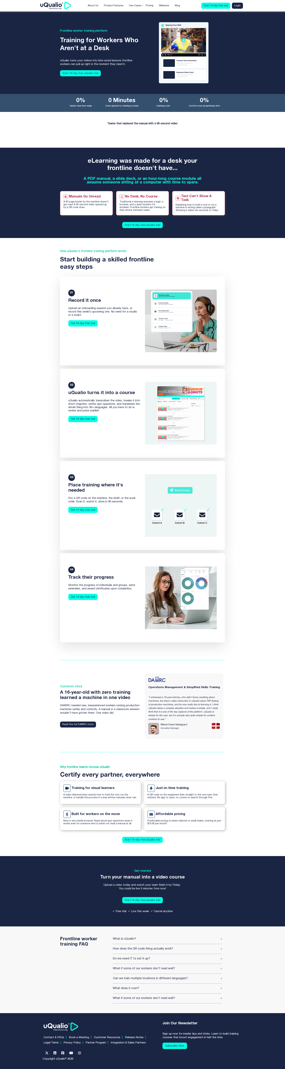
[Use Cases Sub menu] (142, 5)
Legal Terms (51, 1042)
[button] (167, 939)
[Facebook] (63, 1053)
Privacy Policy (72, 1042)
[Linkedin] (55, 1053)
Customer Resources (107, 1037)
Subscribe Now (174, 1046)
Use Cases (135, 5)
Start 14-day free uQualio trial (80, 73)
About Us (93, 5)
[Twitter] (47, 1053)
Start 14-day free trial (216, 5)
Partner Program (96, 1042)
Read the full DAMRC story (78, 724)
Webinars (164, 5)
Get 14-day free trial (83, 323)
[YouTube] (71, 1053)
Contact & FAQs (54, 1037)
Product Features (113, 5)
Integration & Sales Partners (128, 1042)
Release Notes (134, 1037)
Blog (177, 5)
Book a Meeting (79, 1037)
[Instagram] (79, 1053)
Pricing (149, 5)
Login (237, 5)
